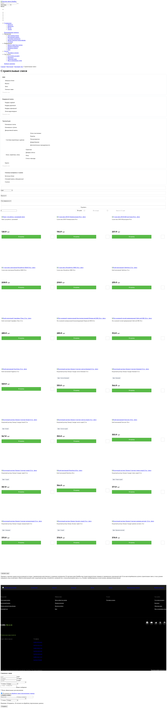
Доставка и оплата (13, 53)
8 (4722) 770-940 (38, 660)
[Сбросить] (83, 188)
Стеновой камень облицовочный (14, 179)
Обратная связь (12, 59)
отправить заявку (6, 695)
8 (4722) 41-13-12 (38, 645)
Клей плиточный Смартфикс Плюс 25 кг (12, 321)
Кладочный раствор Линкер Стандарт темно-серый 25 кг (127, 473)
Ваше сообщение (22, 687)
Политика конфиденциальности (158, 670)
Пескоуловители (35, 139)
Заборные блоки (9, 80)
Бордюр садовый (10, 102)
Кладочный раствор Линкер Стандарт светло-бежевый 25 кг (72, 371)
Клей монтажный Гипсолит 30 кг (120, 422)
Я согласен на (19, 693)
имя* (18, 676)
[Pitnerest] (164, 623)
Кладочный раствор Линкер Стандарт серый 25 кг (15, 473)
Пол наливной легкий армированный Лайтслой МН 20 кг (127, 321)
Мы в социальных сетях (15, 60)
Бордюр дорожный (10, 105)
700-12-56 (6, 625)
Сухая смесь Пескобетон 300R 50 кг (66, 270)
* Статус (3, 684)
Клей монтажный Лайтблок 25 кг (121, 270)
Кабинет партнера (9, 63)
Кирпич (7, 163)
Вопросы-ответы (13, 48)
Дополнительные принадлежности (40, 145)
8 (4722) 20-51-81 (38, 651)
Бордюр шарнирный (11, 108)
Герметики (29, 149)
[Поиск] (18, 3)
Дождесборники (34, 142)
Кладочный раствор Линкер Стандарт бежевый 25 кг (126, 371)
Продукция (9, 66)
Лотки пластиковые (35, 133)
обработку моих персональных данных (23, 693)
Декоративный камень (11, 130)
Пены (27, 155)
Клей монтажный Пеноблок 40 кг (65, 473)
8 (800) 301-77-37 (38, 657)
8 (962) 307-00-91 (38, 642)
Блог (9, 49)
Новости (10, 24)
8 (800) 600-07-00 (38, 648)
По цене (79, 210)
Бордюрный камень (13, 37)
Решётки (32, 136)
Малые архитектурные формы (17, 40)
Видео (9, 28)
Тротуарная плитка (13, 35)
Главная (3, 66)
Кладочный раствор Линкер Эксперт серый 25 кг (70, 523)
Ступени (10, 42)
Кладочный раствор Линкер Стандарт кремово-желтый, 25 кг (128, 523)
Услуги (6, 51)
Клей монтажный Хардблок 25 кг (10, 371)
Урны (6, 86)
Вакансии (10, 26)
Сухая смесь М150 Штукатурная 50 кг (122, 219)
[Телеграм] (156, 623)
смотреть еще (5, 573)
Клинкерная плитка (10, 124)
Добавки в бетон (30, 152)
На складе (96, 210)
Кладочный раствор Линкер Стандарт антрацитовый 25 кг (17, 523)
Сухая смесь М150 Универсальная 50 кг (67, 219)
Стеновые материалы (14, 38)
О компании (7, 23)
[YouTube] (151, 623)
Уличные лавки (9, 89)
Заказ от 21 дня (120, 210)
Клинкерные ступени (11, 127)
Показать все (6, 92)
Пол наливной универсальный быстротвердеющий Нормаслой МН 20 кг (76, 321)
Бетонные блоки (9, 176)
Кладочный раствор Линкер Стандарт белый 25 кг (15, 422)
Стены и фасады (30, 158)
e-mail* (19, 680)
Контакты (10, 57)
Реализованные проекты (11, 32)
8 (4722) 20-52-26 (38, 654)
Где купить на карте (13, 56)
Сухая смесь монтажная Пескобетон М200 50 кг (14, 270)
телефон (19, 678)
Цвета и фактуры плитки (15, 45)
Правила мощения (13, 46)
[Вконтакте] (147, 623)
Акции (10, 29)
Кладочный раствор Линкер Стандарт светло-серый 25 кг (72, 422)
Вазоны (7, 83)
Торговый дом (18, 66)
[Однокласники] (160, 623)
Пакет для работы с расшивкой (10, 219)
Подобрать (83, 207)
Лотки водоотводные (11, 111)
